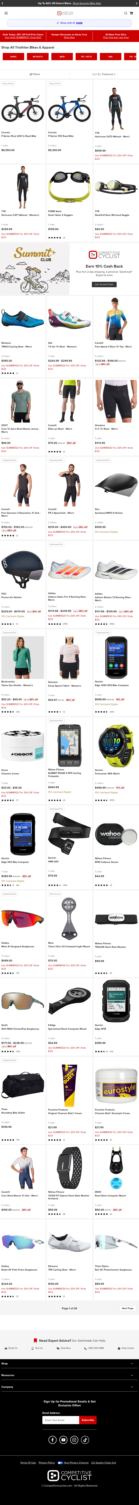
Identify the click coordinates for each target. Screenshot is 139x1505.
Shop (4, 1363)
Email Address (51, 1413)
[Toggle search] (126, 13)
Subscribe (88, 1420)
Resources (7, 1375)
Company (7, 1387)
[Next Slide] (136, 3)
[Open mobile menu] (6, 13)
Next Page (127, 1308)
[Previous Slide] (2, 3)
